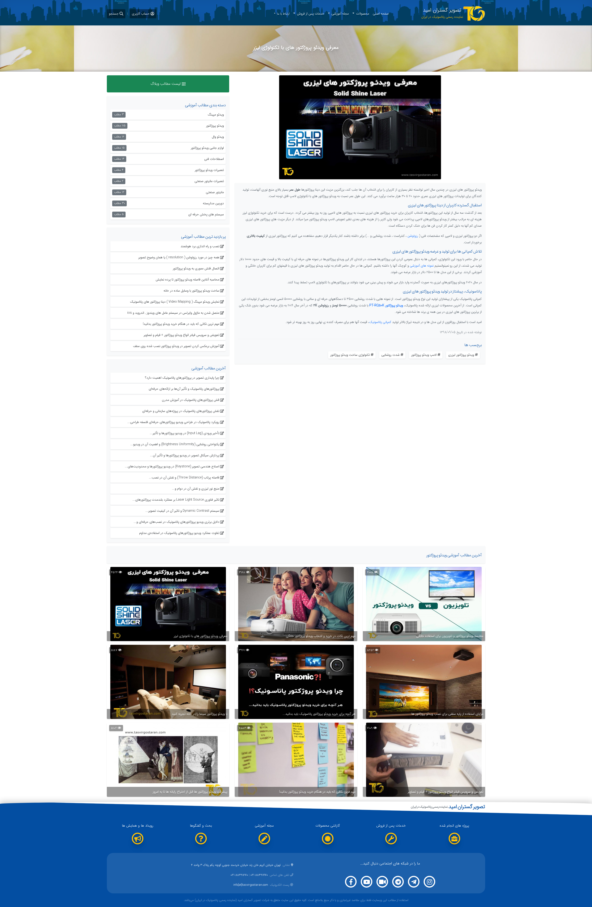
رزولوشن (412, 235)
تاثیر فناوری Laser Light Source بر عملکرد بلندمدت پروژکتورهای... (176, 499)
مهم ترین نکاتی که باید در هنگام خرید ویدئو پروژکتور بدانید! (181, 323)
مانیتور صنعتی (169, 192)
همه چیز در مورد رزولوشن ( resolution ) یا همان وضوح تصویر (178, 257)
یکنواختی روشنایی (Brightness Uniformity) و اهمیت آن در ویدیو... (174, 444)
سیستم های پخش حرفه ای (169, 214)
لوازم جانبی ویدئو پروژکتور (169, 147)
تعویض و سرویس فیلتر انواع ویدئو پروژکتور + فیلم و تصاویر (181, 335)
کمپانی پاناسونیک (380, 322)
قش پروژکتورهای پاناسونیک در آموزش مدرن (190, 399)
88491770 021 (259, 875)
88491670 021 (239, 875)
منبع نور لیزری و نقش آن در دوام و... (195, 488)
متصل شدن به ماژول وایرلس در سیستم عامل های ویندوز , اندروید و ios (173, 312)
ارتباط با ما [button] (283, 13)
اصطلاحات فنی (169, 158)
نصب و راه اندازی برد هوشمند (200, 246)
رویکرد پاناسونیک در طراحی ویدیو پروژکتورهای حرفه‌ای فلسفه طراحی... (173, 422)
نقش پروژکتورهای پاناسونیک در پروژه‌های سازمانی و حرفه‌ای (180, 411)
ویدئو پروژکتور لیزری (461, 354)
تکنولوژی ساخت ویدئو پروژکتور (350, 354)
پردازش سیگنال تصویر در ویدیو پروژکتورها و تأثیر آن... (184, 455)
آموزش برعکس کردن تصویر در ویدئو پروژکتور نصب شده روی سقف (176, 346)
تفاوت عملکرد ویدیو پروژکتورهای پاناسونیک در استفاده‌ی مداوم (179, 533)
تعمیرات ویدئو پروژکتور (169, 170)
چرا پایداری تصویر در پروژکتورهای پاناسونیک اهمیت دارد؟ (182, 377)
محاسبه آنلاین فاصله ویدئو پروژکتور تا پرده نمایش (187, 279)
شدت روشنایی (390, 354)
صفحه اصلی (381, 13)
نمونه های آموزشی (422, 265)
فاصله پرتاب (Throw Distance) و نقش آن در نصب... (184, 477)
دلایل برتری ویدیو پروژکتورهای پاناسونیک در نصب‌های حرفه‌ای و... (176, 521)
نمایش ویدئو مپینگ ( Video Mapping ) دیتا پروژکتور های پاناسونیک (174, 301)
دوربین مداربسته (169, 203)
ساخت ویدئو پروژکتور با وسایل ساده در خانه (191, 290)
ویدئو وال (169, 136)
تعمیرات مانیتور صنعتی (169, 181)
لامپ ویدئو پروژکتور (424, 354)
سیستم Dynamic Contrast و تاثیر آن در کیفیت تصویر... (182, 510)
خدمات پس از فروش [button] (310, 13)
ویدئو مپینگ (169, 114)
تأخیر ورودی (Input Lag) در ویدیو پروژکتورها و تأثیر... (184, 433)
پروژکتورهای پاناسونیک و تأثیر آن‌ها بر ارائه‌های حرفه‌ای (184, 388)
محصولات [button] (362, 13)
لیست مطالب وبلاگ (166, 84)
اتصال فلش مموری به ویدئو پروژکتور (196, 268)
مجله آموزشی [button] (339, 13)
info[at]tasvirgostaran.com (261, 885)
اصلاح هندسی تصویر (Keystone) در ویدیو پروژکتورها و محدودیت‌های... (172, 466)
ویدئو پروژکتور (169, 125)
